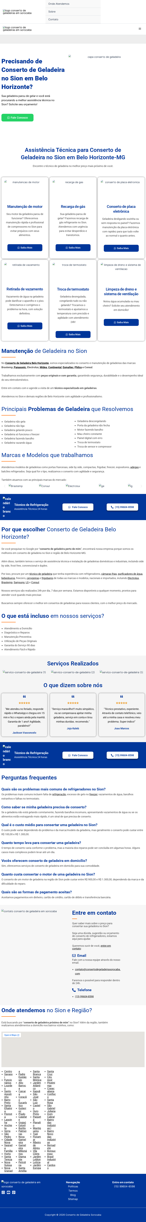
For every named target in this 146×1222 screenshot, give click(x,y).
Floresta (8, 1115)
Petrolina (22, 1164)
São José (35, 1095)
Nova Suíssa (8, 1164)
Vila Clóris (36, 1152)
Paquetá (37, 1118)
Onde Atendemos (58, 3)
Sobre (51, 11)
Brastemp (7, 582)
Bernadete (51, 1147)
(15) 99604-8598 (84, 996)
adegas (134, 467)
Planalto (37, 1124)
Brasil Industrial (51, 1159)
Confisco (51, 1095)
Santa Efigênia (8, 1108)
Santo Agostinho (8, 1094)
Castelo (36, 1107)
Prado (22, 1113)
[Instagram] (3, 1192)
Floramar (37, 1138)
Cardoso (51, 1166)
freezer (93, 794)
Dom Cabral (51, 1115)
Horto (7, 1153)
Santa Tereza (8, 1158)
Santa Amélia (23, 1169)
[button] (4, 486)
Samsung (19, 582)
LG (27, 582)
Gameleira (22, 1147)
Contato (53, 19)
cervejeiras (33, 578)
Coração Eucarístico (23, 1101)
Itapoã (36, 1091)
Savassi (8, 1076)
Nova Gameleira (22, 1139)
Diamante (22, 1158)
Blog (73, 1194)
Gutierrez (22, 1110)
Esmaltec (68, 367)
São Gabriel (51, 1107)
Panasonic (20, 367)
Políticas (73, 1186)
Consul (35, 582)
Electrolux (133, 578)
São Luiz (35, 1101)
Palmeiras (22, 1132)
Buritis (22, 1128)
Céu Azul (49, 1078)
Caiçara (22, 1093)
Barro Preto (7, 1101)
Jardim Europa (37, 1166)
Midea (43, 367)
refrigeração (59, 794)
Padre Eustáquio (22, 1077)
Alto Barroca (22, 1085)
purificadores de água (130, 573)
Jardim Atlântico (37, 1085)
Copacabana (50, 1090)
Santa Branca (37, 1073)
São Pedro (7, 1135)
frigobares (47, 578)
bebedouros (8, 578)
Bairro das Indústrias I (51, 1124)
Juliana (51, 1111)
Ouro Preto (36, 1112)
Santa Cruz (50, 1073)
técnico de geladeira (40, 573)
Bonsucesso (51, 1152)
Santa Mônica (37, 1078)
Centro (8, 1071)
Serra (7, 1131)
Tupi (35, 1133)
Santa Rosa (50, 1101)
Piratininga (51, 1084)
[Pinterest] (14, 1192)
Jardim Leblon (37, 1158)
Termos (73, 1190)
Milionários (23, 1152)
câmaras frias (109, 573)
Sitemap (73, 1199)
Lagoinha (8, 1121)
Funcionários (8, 1081)
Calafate (23, 1118)
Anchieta (8, 1127)
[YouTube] (8, 1192)
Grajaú (22, 1122)
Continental (55, 367)
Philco (78, 367)
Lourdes (8, 1087)
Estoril (22, 1125)
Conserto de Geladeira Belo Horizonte (27, 363)
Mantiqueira (37, 1130)
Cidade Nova (8, 1141)
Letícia (36, 1162)
